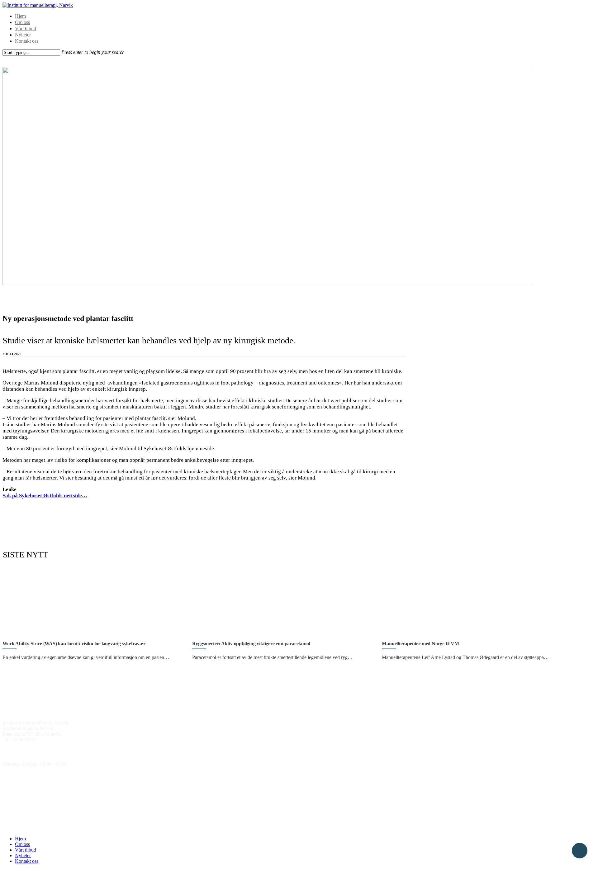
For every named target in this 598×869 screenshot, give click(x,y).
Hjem (20, 16)
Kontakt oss (26, 41)
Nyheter (23, 34)
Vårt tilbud (25, 28)
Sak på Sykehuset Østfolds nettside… (44, 496)
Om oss (22, 22)
